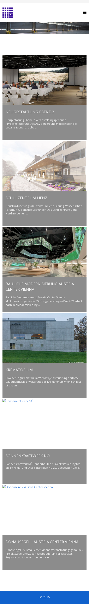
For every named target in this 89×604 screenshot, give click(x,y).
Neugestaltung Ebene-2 (30, 111)
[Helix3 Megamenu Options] (85, 12)
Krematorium (19, 369)
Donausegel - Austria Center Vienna (42, 541)
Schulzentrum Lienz (26, 197)
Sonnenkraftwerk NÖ (28, 455)
